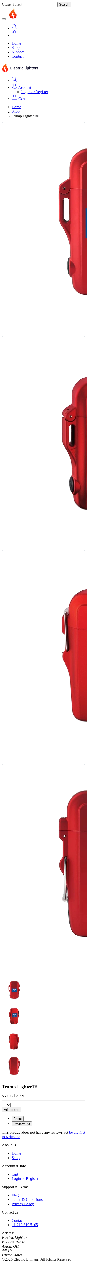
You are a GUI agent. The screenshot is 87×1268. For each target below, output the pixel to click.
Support (18, 52)
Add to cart (11, 1110)
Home (16, 43)
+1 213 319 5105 (25, 1225)
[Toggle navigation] (4, 19)
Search (64, 4)
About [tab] (18, 1119)
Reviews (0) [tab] (22, 1124)
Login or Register (34, 92)
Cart (15, 1174)
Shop (16, 47)
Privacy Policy (23, 1204)
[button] (21, 87)
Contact (17, 56)
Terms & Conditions (27, 1199)
